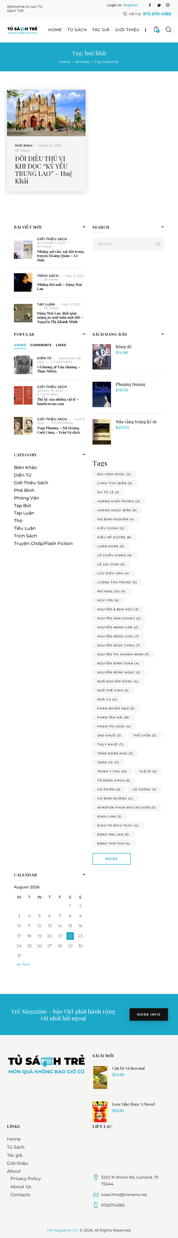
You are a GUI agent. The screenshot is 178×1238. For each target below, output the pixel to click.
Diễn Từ (44, 358)
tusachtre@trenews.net (124, 1194)
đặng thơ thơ (113, 843)
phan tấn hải (113, 717)
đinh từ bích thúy (118, 825)
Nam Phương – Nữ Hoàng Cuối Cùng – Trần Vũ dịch (58, 430)
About (14, 1171)
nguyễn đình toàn (118, 663)
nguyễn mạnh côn (117, 627)
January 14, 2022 (50, 390)
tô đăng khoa (113, 780)
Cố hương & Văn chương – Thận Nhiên (58, 369)
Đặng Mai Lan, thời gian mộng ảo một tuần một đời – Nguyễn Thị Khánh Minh (60, 317)
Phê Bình (23, 145)
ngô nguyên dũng (117, 681)
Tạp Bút (22, 505)
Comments (41, 345)
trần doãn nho (115, 753)
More (111, 859)
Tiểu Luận (25, 528)
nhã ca (107, 699)
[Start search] (168, 29)
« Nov (24, 964)
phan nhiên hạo (116, 708)
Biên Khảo (25, 467)
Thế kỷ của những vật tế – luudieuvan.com (58, 401)
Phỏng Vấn (26, 498)
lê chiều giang (114, 555)
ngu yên (108, 600)
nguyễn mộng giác (118, 636)
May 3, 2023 (74, 276)
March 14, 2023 (50, 145)
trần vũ (108, 762)
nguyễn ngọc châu (118, 645)
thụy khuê (110, 744)
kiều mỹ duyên (114, 537)
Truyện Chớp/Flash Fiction (43, 543)
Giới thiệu (17, 1163)
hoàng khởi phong (118, 501)
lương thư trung (117, 582)
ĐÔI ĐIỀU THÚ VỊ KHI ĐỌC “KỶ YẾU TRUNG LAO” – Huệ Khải (43, 170)
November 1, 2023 (51, 243)
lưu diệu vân (113, 573)
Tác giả (14, 1155)
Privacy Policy (25, 1178)
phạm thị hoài (114, 726)
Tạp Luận (46, 304)
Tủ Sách (16, 1147)
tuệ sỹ (148, 771)
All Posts (82, 62)
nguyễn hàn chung (119, 618)
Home (64, 62)
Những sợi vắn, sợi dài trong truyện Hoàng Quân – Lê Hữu (60, 255)
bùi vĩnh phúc (114, 474)
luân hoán (110, 546)
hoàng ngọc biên (117, 510)
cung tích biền (114, 483)
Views (20, 345)
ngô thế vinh (113, 690)
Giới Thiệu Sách (52, 239)
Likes (61, 345)
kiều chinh (110, 528)
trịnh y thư (112, 771)
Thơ (18, 520)
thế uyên (145, 735)
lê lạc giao (111, 564)
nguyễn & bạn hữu (118, 609)
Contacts (20, 1194)
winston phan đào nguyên (126, 807)
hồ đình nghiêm (115, 519)
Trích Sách (47, 276)
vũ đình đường (115, 798)
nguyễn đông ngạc (118, 672)
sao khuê (109, 735)
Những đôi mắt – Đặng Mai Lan (59, 286)
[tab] (20, 345)
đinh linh (109, 816)
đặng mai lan (113, 834)
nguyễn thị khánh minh (123, 654)
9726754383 (113, 1205)
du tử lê (108, 492)
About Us (20, 1186)
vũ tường (145, 789)
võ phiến (109, 789)
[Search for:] (128, 244)
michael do (111, 591)
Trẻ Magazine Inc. (63, 1230)
